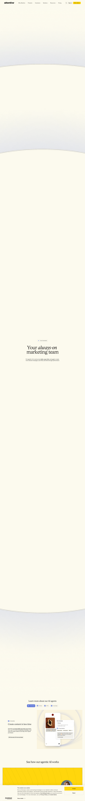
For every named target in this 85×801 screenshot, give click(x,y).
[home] (9, 3)
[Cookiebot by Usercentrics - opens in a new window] (8, 798)
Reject (73, 792)
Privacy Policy (44, 794)
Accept (74, 788)
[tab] (31, 705)
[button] (22, 3)
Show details (20, 798)
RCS (48, 359)
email (45, 359)
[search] (66, 3)
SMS (42, 359)
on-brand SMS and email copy (20, 728)
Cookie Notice (53, 794)
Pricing (59, 3)
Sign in (70, 3)
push (53, 359)
